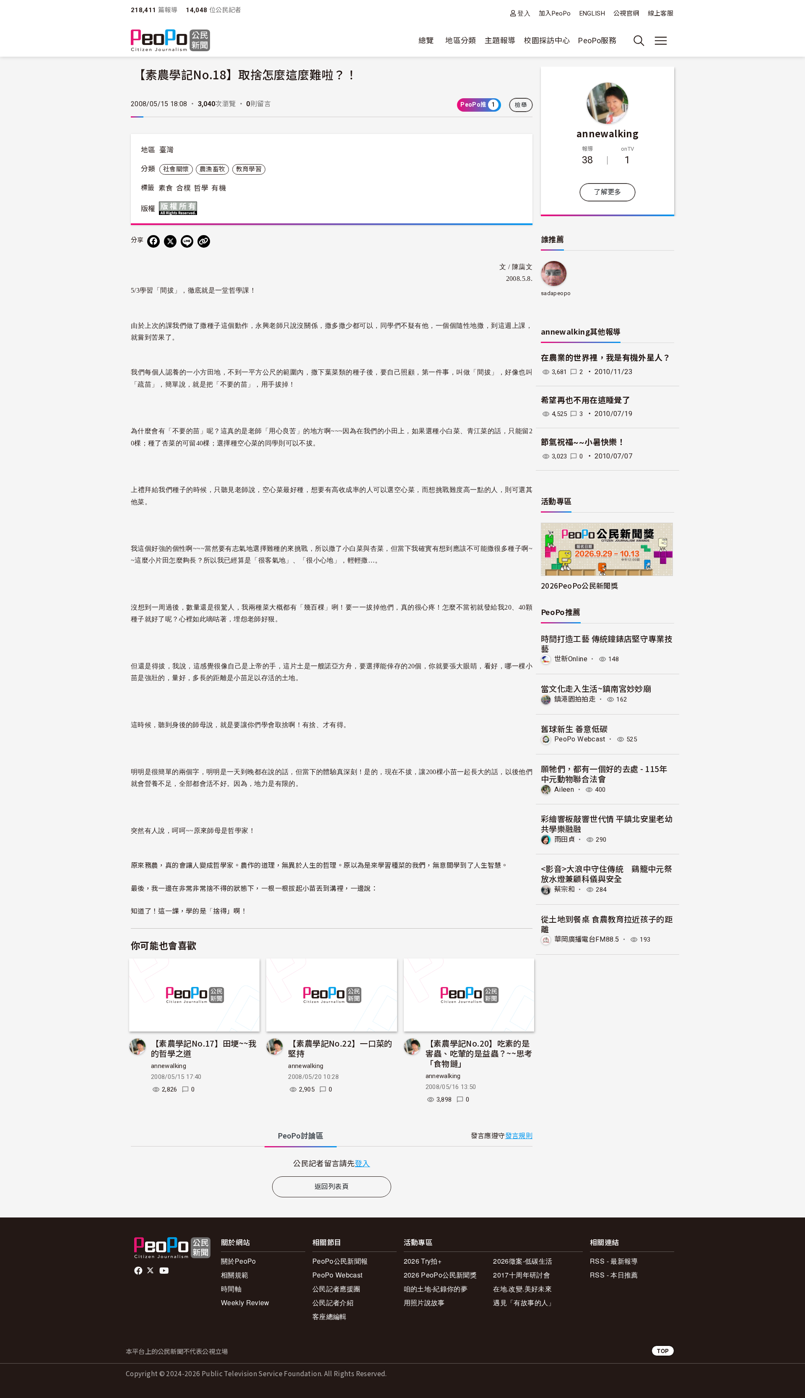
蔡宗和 (564, 889)
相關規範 (234, 1275)
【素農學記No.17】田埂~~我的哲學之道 (204, 1048)
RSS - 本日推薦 (614, 1275)
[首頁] (170, 41)
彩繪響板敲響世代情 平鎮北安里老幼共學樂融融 (607, 823)
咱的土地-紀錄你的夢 (436, 1288)
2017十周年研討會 (521, 1275)
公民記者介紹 (332, 1302)
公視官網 (626, 13)
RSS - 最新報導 (614, 1261)
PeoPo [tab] (300, 1135)
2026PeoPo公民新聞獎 (579, 585)
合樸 (183, 188)
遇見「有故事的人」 (524, 1302)
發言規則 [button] (518, 1136)
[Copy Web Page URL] (203, 241)
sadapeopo (556, 293)
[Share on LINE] (187, 241)
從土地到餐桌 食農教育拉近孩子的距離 (607, 924)
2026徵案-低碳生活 (522, 1261)
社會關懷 (176, 169)
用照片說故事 (424, 1302)
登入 (523, 13)
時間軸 (231, 1288)
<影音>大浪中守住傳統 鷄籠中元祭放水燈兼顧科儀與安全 (606, 873)
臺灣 (166, 150)
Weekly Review (245, 1302)
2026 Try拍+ (423, 1261)
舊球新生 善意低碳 (574, 728)
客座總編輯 (329, 1316)
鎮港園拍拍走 (574, 699)
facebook (139, 1271)
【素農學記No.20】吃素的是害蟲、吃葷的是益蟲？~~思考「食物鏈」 (479, 1053)
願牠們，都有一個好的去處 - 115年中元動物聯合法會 (604, 773)
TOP (663, 1351)
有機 (218, 188)
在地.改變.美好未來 (522, 1288)
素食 (165, 188)
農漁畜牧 (212, 169)
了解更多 (607, 192)
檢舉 (521, 105)
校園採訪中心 (547, 40)
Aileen (564, 789)
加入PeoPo (555, 13)
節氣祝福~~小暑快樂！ (583, 442)
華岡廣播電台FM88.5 (586, 939)
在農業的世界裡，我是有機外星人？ (606, 358)
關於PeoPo (238, 1261)
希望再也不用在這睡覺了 (585, 400)
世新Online (570, 659)
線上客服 (660, 13)
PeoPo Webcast (579, 739)
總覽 (426, 40)
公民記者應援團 (336, 1288)
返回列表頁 (331, 1187)
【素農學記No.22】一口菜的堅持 (340, 1048)
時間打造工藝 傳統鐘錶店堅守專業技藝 (607, 643)
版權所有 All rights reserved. (180, 208)
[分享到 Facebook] (153, 241)
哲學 (201, 188)
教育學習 (249, 169)
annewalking (168, 1066)
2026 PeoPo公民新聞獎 (440, 1275)
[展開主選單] (660, 40)
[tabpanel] (331, 1163)
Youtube (164, 1271)
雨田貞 (564, 839)
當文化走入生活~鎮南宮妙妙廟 (596, 688)
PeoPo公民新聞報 (340, 1261)
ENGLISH (592, 13)
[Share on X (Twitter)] (170, 241)
